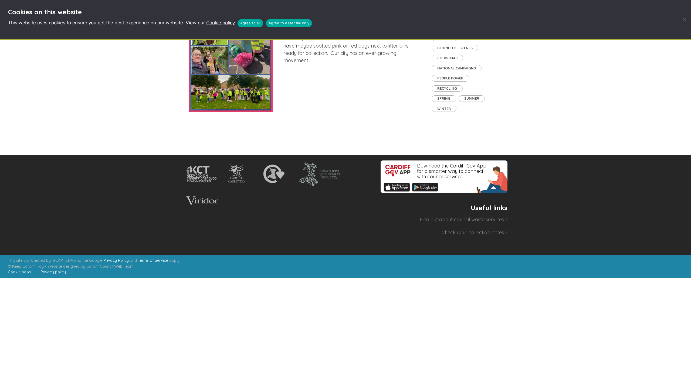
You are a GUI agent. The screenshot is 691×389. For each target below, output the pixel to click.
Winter (444, 108)
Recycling (447, 88)
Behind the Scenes (455, 48)
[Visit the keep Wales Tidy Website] (318, 173)
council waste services (479, 219)
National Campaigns (456, 68)
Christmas (447, 58)
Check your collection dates (473, 232)
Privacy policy (53, 272)
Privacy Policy (116, 260)
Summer (471, 98)
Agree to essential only (289, 23)
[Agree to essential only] (684, 19)
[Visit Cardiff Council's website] (237, 173)
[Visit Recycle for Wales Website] (273, 173)
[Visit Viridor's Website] (201, 200)
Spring (443, 98)
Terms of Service (153, 260)
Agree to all (250, 23)
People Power (450, 78)
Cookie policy (220, 22)
